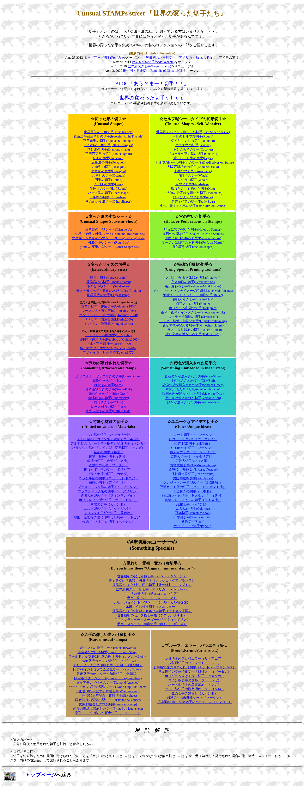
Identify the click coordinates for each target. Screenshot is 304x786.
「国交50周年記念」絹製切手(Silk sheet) (108, 695)
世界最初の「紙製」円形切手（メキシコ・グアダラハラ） (152, 580)
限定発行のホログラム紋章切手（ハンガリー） (108, 669)
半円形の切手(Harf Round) (108, 188)
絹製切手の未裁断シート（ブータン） (194, 697)
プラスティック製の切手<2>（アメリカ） (108, 491)
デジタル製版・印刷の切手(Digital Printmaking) (193, 321)
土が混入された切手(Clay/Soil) (193, 380)
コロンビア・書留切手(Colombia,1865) (108, 306)
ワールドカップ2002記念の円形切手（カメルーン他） (108, 656)
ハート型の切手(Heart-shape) (108, 193)
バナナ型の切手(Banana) (193, 145)
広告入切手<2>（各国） (193, 461)
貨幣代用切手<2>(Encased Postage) (193, 469)
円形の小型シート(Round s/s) (108, 242)
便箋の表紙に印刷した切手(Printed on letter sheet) (108, 708)
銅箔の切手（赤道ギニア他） (108, 461)
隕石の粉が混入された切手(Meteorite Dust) (193, 393)
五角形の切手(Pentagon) (108, 162)
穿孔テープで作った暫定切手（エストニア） (108, 713)
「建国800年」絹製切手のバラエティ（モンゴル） (194, 702)
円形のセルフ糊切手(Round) (192, 136)
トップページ (40, 775)
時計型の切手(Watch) (193, 175)
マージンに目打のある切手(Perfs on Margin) (193, 242)
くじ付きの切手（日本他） (193, 491)
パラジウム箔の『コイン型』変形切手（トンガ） (108, 448)
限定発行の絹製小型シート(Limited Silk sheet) (108, 700)
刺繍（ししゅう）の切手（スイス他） (193, 500)
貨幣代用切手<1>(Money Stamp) (193, 465)
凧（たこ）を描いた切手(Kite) (193, 188)
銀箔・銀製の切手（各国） (108, 456)
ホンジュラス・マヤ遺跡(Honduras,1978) (108, 315)
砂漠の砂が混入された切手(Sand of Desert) (193, 385)
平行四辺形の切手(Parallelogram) (108, 154)
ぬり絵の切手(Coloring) (193, 508)
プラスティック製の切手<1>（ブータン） (108, 487)
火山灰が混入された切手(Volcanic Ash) (193, 398)
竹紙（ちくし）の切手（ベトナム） (108, 521)
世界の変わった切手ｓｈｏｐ (152, 97)
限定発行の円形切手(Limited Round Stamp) (108, 652)
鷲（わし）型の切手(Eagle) (193, 158)
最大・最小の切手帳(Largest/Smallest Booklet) (108, 290)
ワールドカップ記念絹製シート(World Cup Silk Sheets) (108, 687)
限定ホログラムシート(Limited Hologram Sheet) (108, 678)
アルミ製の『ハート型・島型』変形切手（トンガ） (109, 443)
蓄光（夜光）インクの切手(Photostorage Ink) (193, 312)
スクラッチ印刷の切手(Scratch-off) (193, 316)
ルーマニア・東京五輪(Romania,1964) (108, 310)
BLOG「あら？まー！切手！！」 (152, 83)
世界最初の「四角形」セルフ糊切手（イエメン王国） (152, 611)
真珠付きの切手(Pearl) (108, 380)
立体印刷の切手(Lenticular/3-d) (193, 282)
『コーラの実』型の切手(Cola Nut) (193, 154)
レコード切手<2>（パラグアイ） (193, 439)
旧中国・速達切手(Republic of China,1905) (153, 70)
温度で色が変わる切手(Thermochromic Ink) (193, 325)
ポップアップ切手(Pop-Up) (103, 57)
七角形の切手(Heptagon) (108, 171)
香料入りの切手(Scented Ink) (192, 299)
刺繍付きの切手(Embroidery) (108, 398)
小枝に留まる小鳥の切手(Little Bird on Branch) (193, 206)
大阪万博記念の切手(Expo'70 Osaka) (193, 167)
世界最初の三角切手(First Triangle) (108, 132)
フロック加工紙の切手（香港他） (108, 513)
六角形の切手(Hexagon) (109, 167)
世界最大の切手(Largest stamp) (149, 66)
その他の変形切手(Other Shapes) (108, 201)
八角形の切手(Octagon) (108, 175)
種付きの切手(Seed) (108, 385)
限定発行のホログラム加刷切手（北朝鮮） (108, 674)
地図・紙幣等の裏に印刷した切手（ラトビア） (108, 517)
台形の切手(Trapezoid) (108, 158)
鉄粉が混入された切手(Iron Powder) (193, 402)
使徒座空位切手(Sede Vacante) (153, 62)
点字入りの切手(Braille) (193, 303)
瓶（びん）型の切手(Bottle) (193, 197)
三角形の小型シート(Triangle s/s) (108, 229)
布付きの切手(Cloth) (108, 402)
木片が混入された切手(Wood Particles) (192, 389)
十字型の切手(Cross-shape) (108, 197)
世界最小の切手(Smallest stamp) (108, 282)
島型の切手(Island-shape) (192, 184)
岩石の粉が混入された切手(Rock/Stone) (192, 376)
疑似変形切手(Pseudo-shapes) (192, 247)
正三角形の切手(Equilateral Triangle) (108, 140)
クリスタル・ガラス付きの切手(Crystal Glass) (108, 376)
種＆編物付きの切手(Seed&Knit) (108, 389)
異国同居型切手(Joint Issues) (193, 478)
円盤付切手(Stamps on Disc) (192, 517)
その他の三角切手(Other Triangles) (108, 145)
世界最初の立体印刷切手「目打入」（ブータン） (194, 671)
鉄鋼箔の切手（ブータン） (108, 465)
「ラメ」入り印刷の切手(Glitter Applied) (193, 329)
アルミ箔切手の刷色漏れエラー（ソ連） (194, 689)
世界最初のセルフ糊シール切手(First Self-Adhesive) (193, 132)
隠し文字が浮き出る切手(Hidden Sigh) (192, 334)
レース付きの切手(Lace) (108, 406)
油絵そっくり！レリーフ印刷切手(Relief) (193, 295)
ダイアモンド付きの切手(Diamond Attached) (107, 682)
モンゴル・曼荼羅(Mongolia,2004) (108, 323)
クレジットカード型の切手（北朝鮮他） (193, 482)
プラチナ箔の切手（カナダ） (108, 474)
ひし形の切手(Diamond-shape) (108, 149)
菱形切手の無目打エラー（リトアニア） (194, 658)
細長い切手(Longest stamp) (108, 277)
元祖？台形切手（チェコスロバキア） (152, 593)
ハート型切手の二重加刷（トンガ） (194, 684)
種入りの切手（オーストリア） (193, 452)
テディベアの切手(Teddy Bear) (193, 201)
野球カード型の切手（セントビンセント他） (193, 487)
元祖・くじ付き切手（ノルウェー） (152, 606)
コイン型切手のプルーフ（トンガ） (194, 680)
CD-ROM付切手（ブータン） (192, 448)
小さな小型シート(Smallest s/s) (108, 286)
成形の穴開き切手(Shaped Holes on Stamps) (193, 234)
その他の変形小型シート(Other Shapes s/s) (108, 247)
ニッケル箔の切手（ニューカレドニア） (108, 478)
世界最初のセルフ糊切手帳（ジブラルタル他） (152, 615)
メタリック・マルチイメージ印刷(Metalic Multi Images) (193, 290)
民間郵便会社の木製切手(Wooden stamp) (108, 704)
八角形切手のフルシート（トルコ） (194, 663)
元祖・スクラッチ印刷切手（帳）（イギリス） (152, 624)
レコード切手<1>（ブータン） (192, 435)
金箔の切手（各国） (108, 452)
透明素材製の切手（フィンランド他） (108, 495)
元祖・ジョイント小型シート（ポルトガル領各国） (152, 602)
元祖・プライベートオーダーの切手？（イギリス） (152, 619)
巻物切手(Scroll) (192, 521)
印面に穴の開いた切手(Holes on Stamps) (192, 229)
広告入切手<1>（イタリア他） (192, 456)
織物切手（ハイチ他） (192, 504)
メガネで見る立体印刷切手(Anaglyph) (192, 277)
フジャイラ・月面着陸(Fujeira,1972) (108, 352)
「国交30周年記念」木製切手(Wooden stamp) (108, 691)
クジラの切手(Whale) (193, 180)
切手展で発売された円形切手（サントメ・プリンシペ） (194, 667)
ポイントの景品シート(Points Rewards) (108, 648)
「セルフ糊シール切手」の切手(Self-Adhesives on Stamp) (193, 162)
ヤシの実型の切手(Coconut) (193, 149)
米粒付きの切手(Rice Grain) (108, 393)
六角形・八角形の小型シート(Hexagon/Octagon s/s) (108, 238)
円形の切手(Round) (108, 180)
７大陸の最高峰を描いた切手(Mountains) (192, 193)
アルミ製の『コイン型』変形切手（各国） (108, 439)
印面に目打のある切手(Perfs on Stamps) (193, 238)
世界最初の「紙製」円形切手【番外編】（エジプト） (152, 585)
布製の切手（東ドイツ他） (108, 482)
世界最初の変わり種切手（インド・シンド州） (152, 576)
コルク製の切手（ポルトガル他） (108, 508)
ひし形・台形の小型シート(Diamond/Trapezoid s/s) (109, 234)
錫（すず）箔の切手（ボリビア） (108, 469)
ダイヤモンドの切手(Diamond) (193, 140)
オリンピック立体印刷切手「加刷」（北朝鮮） (108, 665)
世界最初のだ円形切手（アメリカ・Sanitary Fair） (178, 57)
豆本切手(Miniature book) (193, 513)
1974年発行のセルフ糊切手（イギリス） (108, 661)
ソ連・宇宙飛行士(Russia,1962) (108, 344)
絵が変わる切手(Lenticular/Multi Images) (193, 286)
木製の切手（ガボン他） (108, 504)
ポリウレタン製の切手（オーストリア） (108, 500)
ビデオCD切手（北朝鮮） (193, 443)
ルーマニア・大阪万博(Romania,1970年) (108, 348)
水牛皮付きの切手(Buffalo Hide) (108, 411)
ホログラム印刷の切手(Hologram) (193, 308)
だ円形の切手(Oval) (108, 184)
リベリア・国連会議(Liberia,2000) (108, 319)
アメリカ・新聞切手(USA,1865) (108, 335)
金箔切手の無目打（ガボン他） (194, 693)
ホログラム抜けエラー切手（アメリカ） (194, 676)
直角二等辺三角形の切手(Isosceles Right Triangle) (108, 136)
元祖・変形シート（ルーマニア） (152, 598)
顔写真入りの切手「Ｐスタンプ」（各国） (193, 495)
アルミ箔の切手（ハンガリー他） (108, 435)
